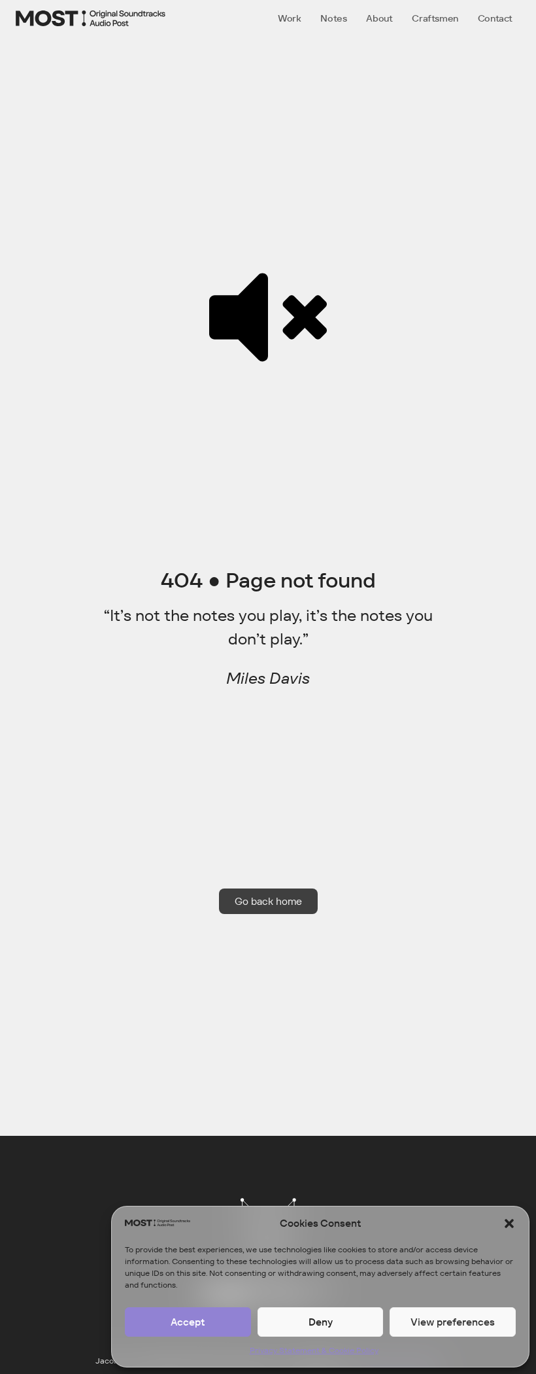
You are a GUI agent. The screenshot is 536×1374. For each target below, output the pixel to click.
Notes (333, 18)
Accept (188, 1322)
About (379, 18)
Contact (495, 18)
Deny (321, 1322)
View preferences (452, 1322)
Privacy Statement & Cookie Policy (314, 1350)
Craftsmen (435, 18)
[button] (509, 1223)
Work (289, 18)
